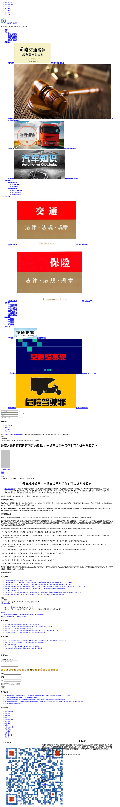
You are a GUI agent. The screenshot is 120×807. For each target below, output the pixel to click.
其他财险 (11, 323)
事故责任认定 (12, 309)
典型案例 (15, 186)
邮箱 (2, 677)
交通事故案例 (12, 182)
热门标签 (7, 10)
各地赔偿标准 (12, 313)
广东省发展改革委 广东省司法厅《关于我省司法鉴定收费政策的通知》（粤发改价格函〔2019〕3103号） (39, 582)
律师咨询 (45, 784)
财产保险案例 (16, 192)
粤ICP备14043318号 (48, 756)
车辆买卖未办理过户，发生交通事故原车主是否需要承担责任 (24, 632)
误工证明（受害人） (11, 644)
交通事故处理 (12, 307)
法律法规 (7, 729)
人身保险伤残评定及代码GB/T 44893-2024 (18, 580)
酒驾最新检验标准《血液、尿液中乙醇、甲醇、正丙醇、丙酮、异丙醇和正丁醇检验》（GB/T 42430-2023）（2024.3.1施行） (46, 586)
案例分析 (7, 713)
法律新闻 (7, 14)
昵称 (2, 673)
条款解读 (11, 325)
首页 (2, 434)
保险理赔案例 (12, 188)
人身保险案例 (16, 194)
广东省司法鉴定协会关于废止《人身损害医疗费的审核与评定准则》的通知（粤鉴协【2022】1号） (37, 695)
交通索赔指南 (12, 305)
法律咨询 (7, 12)
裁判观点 (7, 715)
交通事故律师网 (11, 23)
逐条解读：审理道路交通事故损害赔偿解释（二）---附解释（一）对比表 (28, 626)
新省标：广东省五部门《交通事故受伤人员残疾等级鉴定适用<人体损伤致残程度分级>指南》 (35, 588)
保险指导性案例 (17, 190)
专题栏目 (7, 427)
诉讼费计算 (8, 2)
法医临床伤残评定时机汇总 (13, 590)
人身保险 (11, 321)
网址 (2, 680)
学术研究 (7, 717)
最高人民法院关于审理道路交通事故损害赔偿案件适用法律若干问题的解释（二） (31, 630)
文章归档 (7, 733)
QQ (2, 684)
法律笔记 (7, 6)
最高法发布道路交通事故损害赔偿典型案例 (18, 628)
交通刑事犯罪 (9, 727)
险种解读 (7, 721)
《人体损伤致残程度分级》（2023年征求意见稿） (21, 697)
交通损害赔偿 (8, 434)
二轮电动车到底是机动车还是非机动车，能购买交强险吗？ (24, 648)
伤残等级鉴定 (12, 315)
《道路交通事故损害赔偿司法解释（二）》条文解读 (21, 624)
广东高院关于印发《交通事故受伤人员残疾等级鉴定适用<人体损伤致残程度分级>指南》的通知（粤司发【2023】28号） (44, 592)
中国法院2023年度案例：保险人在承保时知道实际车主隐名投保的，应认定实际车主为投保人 (35, 640)
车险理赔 (11, 319)
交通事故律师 (9, 489)
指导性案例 (16, 184)
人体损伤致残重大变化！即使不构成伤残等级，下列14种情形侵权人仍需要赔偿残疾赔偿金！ (35, 594)
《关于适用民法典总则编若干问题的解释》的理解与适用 (23, 646)
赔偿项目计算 (9, 4)
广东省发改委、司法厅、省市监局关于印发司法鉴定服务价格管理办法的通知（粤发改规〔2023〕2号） (38, 584)
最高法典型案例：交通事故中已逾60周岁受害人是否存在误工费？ (26, 642)
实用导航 (7, 8)
